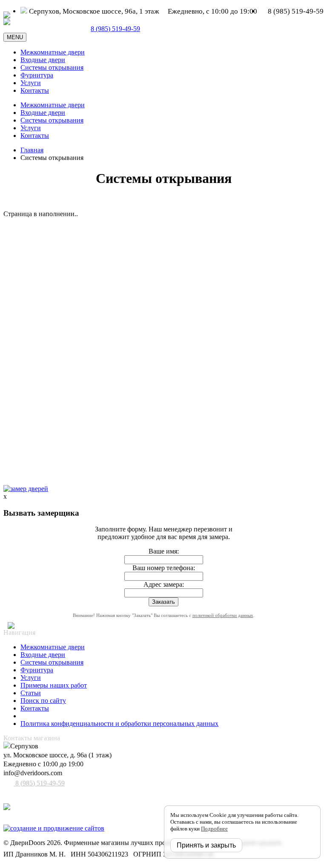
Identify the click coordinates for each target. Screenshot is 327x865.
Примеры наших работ (53, 685)
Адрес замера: (163, 584)
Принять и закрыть (206, 845)
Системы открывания (51, 67)
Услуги (30, 82)
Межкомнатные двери (52, 52)
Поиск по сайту (43, 700)
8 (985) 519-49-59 (39, 783)
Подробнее (214, 828)
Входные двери (42, 59)
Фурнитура (36, 75)
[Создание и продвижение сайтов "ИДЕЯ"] (53, 828)
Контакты (34, 90)
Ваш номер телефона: (163, 567)
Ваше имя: (164, 551)
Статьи (30, 693)
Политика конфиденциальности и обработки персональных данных (119, 723)
